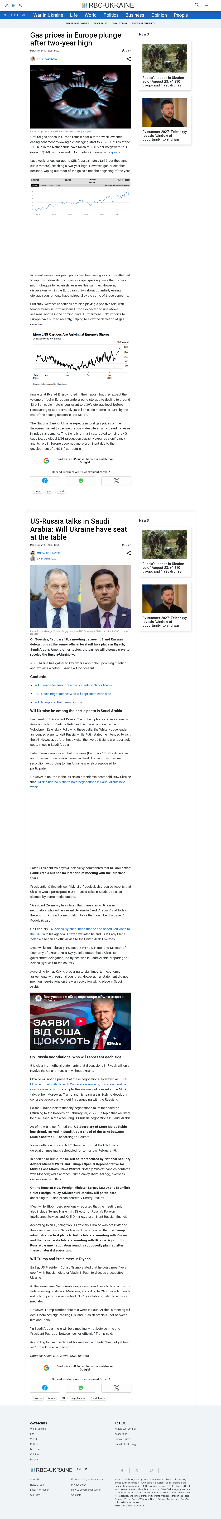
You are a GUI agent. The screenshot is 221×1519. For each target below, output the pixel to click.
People (181, 15)
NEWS (144, 34)
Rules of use (37, 1484)
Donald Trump (120, 23)
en (13, 5)
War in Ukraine (48, 15)
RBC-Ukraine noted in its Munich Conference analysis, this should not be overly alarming (78, 1084)
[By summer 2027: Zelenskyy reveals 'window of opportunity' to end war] (164, 112)
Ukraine (37, 1398)
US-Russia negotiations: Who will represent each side (73, 694)
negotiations (78, 1398)
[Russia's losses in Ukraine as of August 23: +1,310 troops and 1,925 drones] (164, 58)
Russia (51, 1398)
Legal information (39, 1489)
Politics (111, 15)
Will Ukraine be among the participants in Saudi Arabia (73, 685)
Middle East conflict (77, 23)
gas (49, 491)
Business (135, 15)
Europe (37, 491)
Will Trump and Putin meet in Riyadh (60, 702)
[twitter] (136, 1470)
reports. (115, 152)
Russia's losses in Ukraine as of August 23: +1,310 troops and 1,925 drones (163, 81)
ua (6, 5)
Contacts (76, 1495)
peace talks (100, 23)
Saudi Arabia (98, 1398)
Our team (35, 1495)
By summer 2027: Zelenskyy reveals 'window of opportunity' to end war (164, 135)
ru (20, 5)
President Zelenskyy (143, 23)
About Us (35, 1479)
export (60, 491)
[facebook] (122, 1470)
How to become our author (86, 1489)
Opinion (159, 15)
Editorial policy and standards (87, 1479)
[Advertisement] (80, 245)
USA (63, 1398)
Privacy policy (79, 1484)
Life (74, 15)
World (91, 15)
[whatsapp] (151, 1470)
